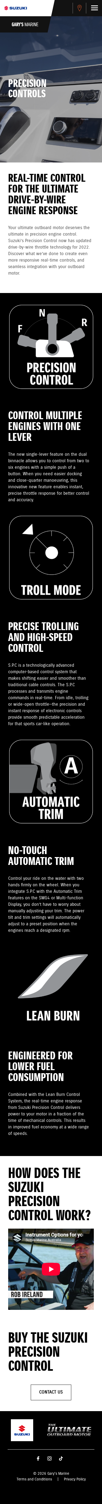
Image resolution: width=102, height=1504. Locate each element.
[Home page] (15, 8)
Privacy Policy (75, 1479)
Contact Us (51, 1392)
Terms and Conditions (34, 1479)
